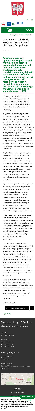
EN (32, 20)
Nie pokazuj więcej (27, 397)
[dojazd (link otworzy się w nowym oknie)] (17, 379)
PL (27, 20)
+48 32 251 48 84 (9, 346)
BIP (3, 24)
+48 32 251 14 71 (9, 344)
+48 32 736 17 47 (9, 342)
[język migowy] (9, 24)
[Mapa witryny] (13, 24)
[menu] (3, 30)
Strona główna (14, 35)
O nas (22, 35)
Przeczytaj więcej (25, 400)
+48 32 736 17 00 (9, 335)
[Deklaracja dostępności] (17, 388)
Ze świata (28, 35)
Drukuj (9, 314)
